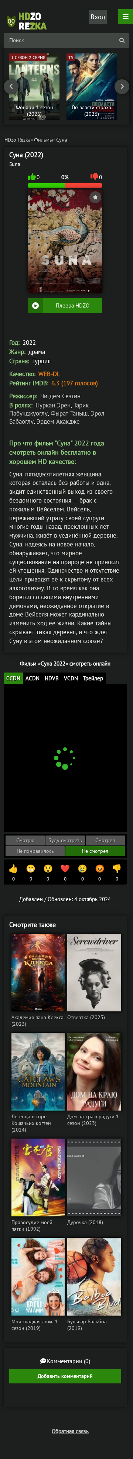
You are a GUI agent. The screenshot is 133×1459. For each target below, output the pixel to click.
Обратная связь (70, 1431)
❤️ (65, 873)
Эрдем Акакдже (58, 421)
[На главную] (29, 16)
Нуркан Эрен (53, 405)
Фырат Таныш (69, 413)
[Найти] (122, 40)
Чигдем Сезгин (60, 396)
